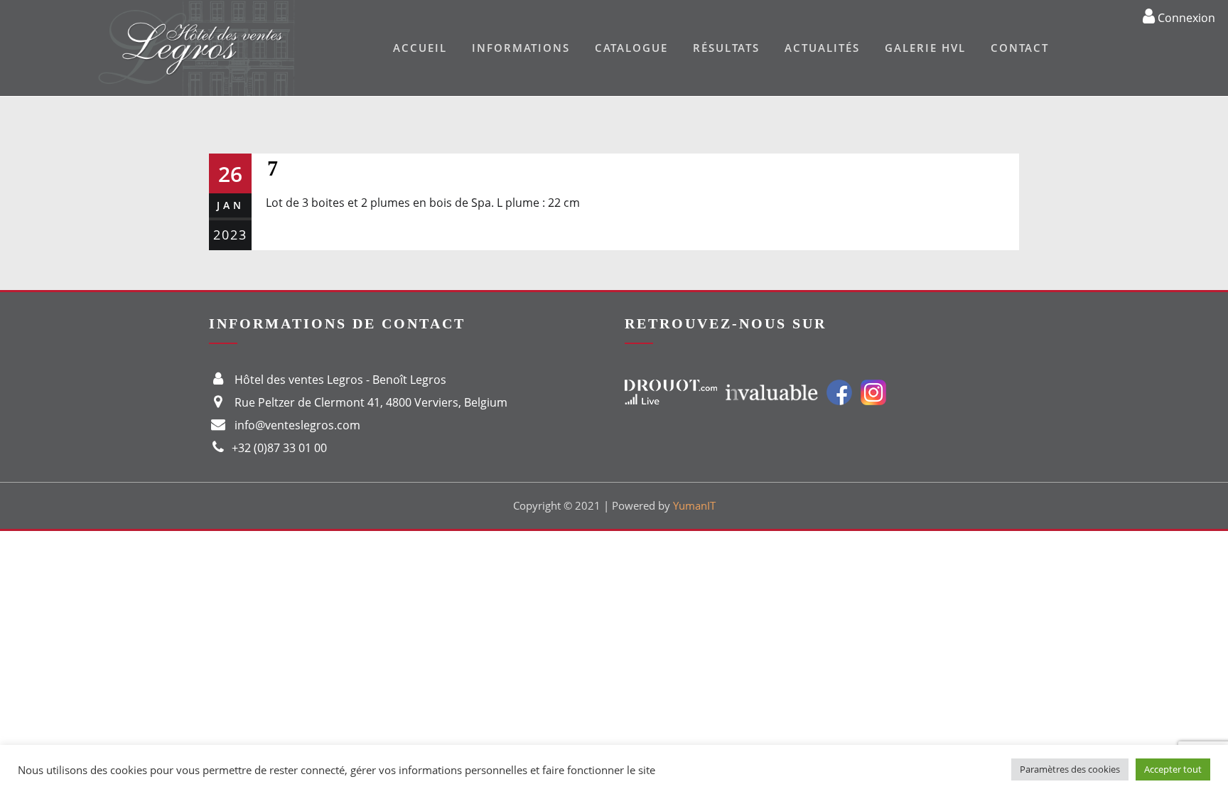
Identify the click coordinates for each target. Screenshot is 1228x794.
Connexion (1185, 17)
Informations (521, 48)
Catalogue (631, 48)
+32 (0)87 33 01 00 (279, 448)
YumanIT (694, 505)
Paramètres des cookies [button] (1070, 769)
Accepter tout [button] (1173, 769)
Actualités (822, 48)
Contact (1020, 48)
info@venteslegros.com (297, 425)
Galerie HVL (925, 48)
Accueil (420, 48)
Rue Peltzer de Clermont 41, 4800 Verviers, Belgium (371, 402)
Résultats (726, 48)
